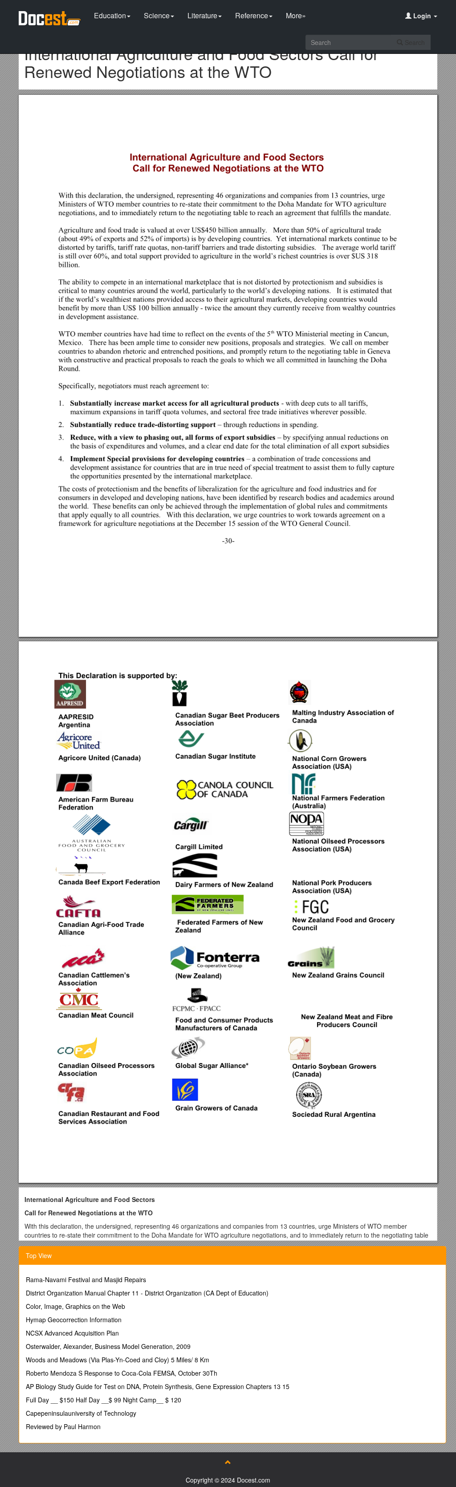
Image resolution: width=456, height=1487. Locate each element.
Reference (251, 15)
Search (414, 42)
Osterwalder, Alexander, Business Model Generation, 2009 (108, 1346)
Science (157, 15)
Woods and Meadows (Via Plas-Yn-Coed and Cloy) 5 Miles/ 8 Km (117, 1359)
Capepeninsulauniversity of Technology (81, 1413)
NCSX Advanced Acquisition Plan (72, 1332)
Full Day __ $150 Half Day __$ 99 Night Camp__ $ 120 (103, 1399)
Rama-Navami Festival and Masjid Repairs (86, 1279)
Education (110, 15)
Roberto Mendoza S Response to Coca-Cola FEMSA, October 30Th (121, 1373)
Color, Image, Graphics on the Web (75, 1306)
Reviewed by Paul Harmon (63, 1426)
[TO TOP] (228, 1462)
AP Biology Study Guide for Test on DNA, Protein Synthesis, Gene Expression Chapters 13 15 (157, 1386)
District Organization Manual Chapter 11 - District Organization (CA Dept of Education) (147, 1292)
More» (296, 15)
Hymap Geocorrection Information (74, 1319)
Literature (202, 15)
